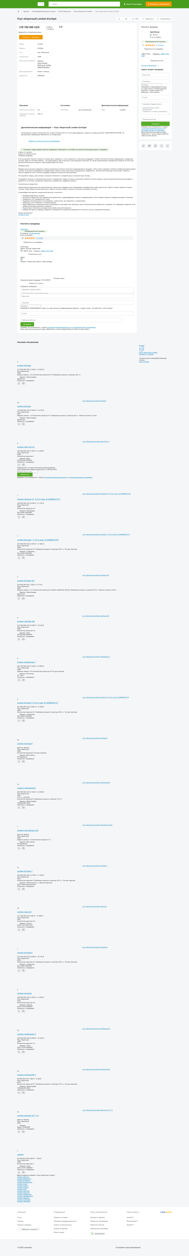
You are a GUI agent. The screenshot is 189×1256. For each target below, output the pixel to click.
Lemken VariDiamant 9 (26, 1034)
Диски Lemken (144, 362)
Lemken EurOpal (24, 366)
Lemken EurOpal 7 (24, 871)
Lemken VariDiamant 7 (26, 662)
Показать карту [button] (59, 278)
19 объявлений (34, 233)
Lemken (40, 44)
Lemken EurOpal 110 (25, 581)
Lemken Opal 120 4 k (26, 447)
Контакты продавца (24, 1225)
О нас (19, 1217)
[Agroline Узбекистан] (26, 4)
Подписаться (25, 474)
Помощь (20, 1221)
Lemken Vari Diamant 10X (27, 830)
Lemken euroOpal (24, 993)
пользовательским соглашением (83, 327)
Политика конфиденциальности (65, 1221)
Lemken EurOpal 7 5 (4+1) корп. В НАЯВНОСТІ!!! (37, 703)
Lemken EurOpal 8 (24, 744)
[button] (119, 19)
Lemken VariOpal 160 (26, 621)
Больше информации (149, 65)
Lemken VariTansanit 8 (26, 788)
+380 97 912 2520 (46, 251)
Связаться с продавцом (30, 37)
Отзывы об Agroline (61, 1228)
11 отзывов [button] (39, 238)
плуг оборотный (43, 52)
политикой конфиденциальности (58, 327)
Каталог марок (59, 1232)
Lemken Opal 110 (24, 912)
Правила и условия (61, 1217)
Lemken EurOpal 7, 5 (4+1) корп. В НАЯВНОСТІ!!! (38, 540)
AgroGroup (24, 229)
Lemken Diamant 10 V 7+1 (28, 1116)
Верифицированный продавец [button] (35, 231)
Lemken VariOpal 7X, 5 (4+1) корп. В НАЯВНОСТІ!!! (38, 499)
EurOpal (40, 48)
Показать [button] (37, 251)
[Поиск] (50, 4)
